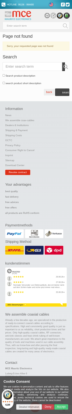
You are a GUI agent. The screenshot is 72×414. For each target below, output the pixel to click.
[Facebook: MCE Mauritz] (63, 4)
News (8, 115)
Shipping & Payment (16, 130)
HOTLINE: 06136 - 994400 (20, 4)
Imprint (9, 155)
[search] (65, 26)
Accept (61, 406)
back (49, 92)
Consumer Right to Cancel (19, 150)
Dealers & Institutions (17, 125)
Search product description (20, 75)
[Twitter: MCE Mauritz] (68, 4)
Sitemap (9, 160)
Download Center (14, 165)
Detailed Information (29, 407)
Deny (48, 406)
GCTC (8, 140)
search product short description (23, 83)
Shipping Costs (13, 135)
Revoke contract (18, 172)
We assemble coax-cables (19, 120)
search (65, 92)
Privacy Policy (12, 145)
